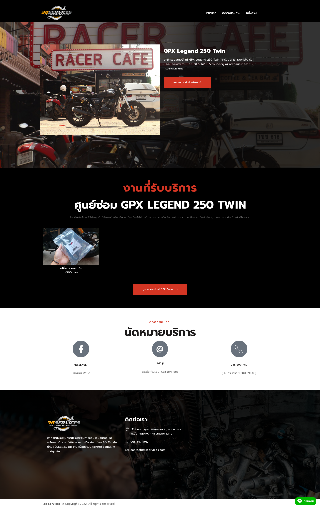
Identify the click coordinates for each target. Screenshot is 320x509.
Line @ (160, 363)
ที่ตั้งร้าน (251, 13)
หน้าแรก (211, 13)
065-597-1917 (239, 365)
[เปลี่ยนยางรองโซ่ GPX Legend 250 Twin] (71, 246)
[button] (187, 82)
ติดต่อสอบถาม (231, 13)
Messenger (81, 365)
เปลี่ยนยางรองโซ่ (71, 268)
